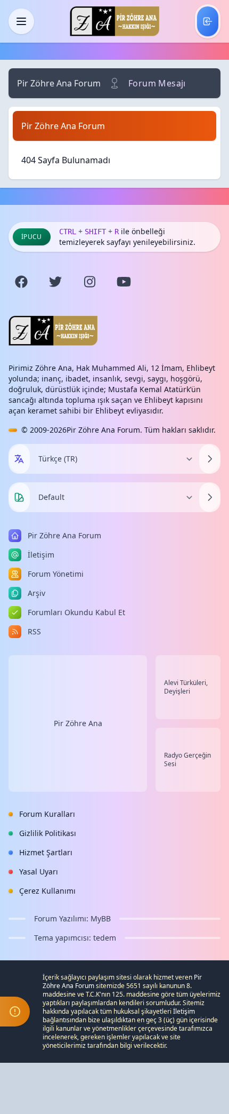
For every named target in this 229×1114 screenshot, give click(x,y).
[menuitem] (207, 21)
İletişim (184, 1011)
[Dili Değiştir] (209, 459)
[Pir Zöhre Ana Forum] (114, 21)
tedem (104, 938)
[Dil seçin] (19, 459)
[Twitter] (55, 282)
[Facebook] (21, 282)
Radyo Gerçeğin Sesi (187, 759)
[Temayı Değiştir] (209, 497)
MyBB (101, 918)
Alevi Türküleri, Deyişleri (186, 687)
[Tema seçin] (19, 497)
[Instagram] (89, 282)
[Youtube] (123, 282)
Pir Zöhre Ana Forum (59, 83)
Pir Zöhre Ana (78, 723)
